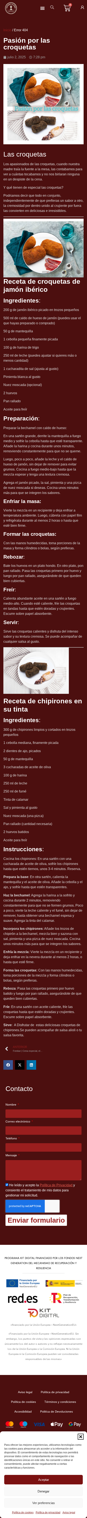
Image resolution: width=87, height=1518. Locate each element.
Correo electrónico (18, 1121)
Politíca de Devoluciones (56, 1411)
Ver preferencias (43, 1503)
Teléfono (11, 1138)
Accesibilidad (23, 1411)
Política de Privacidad (56, 1185)
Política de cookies (23, 1512)
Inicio (7, 30)
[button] (81, 1437)
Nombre (11, 1104)
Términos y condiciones (60, 1401)
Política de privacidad (48, 1512)
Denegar (43, 1491)
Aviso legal (69, 1512)
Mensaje (11, 1155)
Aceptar (43, 1479)
